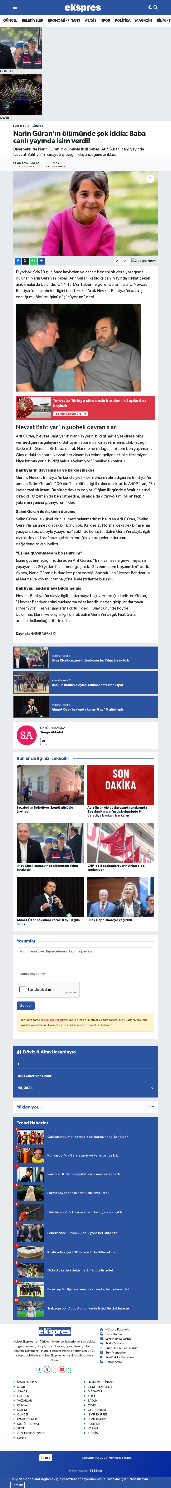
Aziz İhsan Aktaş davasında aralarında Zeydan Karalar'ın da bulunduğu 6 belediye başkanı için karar (117, 811)
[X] (47, 1369)
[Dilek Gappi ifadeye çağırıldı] (121, 897)
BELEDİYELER (32, 20)
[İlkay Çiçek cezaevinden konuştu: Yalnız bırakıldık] (50, 843)
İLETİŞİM (93, 1433)
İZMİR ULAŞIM (97, 1419)
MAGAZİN (143, 20)
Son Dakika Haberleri (120, 1357)
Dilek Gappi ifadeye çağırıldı (109, 920)
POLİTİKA (122, 20)
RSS (47, 1457)
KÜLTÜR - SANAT (28, 1423)
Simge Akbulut (51, 732)
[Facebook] (39, 1369)
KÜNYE (21, 1437)
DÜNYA (22, 1405)
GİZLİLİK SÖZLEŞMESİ (31, 1433)
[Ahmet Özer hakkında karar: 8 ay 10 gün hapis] (50, 897)
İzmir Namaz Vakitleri (119, 1338)
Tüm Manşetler (116, 1352)
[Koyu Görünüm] (150, 7)
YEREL (92, 1396)
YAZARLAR (24, 1400)
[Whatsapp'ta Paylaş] (33, 261)
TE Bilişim (96, 1470)
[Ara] (155, 7)
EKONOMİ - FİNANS (64, 20)
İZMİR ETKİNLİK (27, 1419)
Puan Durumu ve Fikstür (121, 1348)
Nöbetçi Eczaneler (118, 1329)
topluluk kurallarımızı (55, 1019)
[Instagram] (54, 1369)
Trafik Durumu (115, 1343)
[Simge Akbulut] (27, 735)
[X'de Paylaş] (25, 261)
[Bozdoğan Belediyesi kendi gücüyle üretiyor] (50, 784)
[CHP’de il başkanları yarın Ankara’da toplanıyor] (121, 843)
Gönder (26, 1006)
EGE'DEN (23, 1396)
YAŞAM (93, 1428)
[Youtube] (62, 1369)
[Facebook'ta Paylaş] (18, 261)
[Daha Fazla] (41, 261)
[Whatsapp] (69, 1369)
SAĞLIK (92, 1400)
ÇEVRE (92, 1405)
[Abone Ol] (143, 261)
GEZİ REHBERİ (97, 1410)
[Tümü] (152, 1107)
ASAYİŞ (90, 20)
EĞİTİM (22, 1410)
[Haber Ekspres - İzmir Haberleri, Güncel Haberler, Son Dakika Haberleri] (83, 8)
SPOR (105, 20)
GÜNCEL (10, 20)
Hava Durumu (114, 1334)
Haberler (19, 126)
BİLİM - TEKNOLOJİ (100, 1386)
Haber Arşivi (114, 1362)
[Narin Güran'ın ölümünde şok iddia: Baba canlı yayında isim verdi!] (85, 213)
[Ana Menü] (15, 7)
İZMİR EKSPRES (27, 1382)
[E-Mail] (43, 741)
